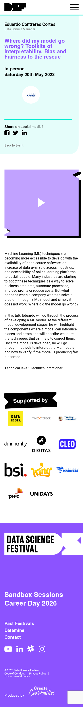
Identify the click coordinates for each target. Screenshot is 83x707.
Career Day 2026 (30, 602)
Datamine (14, 630)
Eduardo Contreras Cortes (29, 24)
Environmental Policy (17, 676)
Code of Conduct (14, 673)
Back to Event (13, 145)
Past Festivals (19, 623)
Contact (12, 637)
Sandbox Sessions (33, 594)
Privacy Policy (37, 673)
